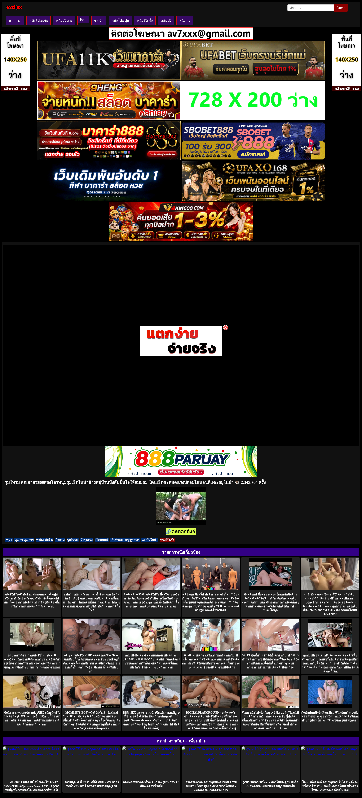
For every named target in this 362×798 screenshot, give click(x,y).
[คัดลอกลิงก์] (181, 532)
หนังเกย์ (184, 20)
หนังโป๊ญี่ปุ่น (120, 20)
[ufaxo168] (253, 199)
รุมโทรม (72, 540)
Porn (83, 19)
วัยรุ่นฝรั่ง (87, 540)
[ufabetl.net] (253, 79)
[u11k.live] (109, 79)
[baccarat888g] (109, 159)
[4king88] (181, 240)
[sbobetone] (109, 199)
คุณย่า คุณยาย (24, 540)
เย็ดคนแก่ (101, 540)
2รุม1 (8, 540)
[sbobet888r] (253, 159)
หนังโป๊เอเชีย (38, 20)
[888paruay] (181, 355)
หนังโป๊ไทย (64, 20)
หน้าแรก (15, 20)
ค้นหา (340, 7)
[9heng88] (109, 119)
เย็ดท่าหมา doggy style (125, 540)
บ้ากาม (60, 540)
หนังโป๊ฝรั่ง (145, 20)
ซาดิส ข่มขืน (44, 540)
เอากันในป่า (150, 540)
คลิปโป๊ (166, 20)
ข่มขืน (98, 20)
